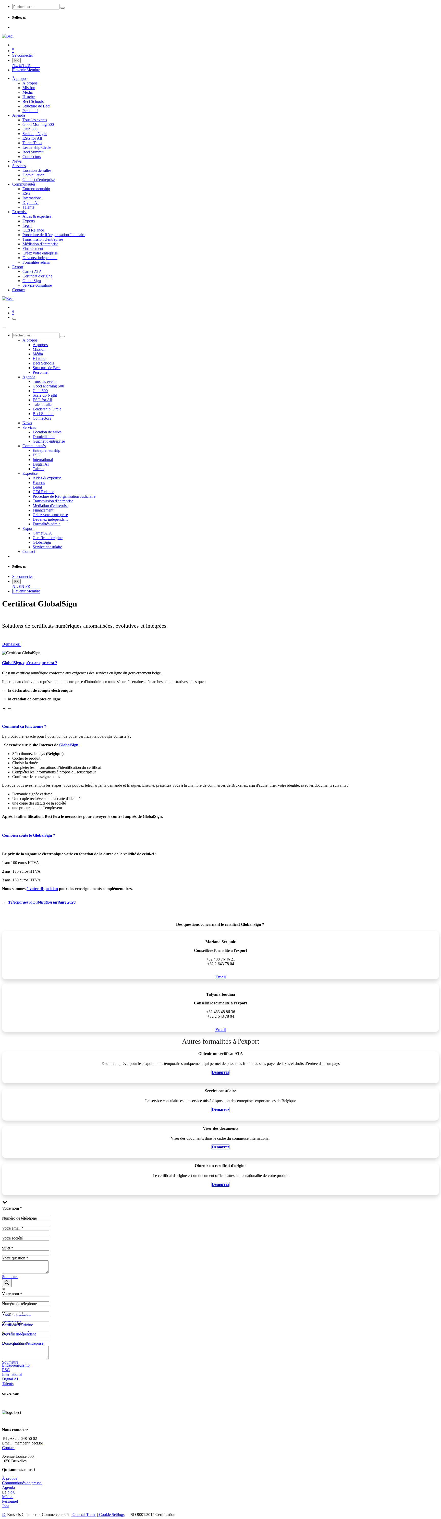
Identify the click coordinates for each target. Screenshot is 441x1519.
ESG (6, 1370)
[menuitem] (15, 65)
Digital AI (10, 1379)
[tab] (220, 663)
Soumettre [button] (10, 1276)
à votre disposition (42, 888)
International (12, 1374)
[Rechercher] (62, 8)
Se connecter (22, 55)
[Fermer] (4, 327)
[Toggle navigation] (14, 319)
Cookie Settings (111, 1514)
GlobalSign (68, 745)
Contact (8, 1447)
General (83, 1514)
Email (220, 977)
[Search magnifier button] (7, 1283)
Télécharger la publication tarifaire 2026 (42, 902)
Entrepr (16, 1365)
